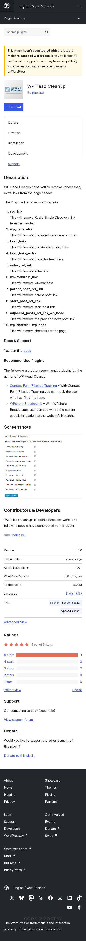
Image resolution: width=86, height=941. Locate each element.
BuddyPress (15, 870)
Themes (51, 787)
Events (50, 822)
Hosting (9, 795)
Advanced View (15, 622)
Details (13, 122)
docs (27, 351)
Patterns (51, 802)
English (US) (74, 593)
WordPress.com (17, 849)
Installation (16, 143)
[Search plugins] (46, 32)
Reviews (14, 133)
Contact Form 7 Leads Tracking (33, 386)
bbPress (12, 863)
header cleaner (71, 602)
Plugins (50, 795)
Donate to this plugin (19, 756)
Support (14, 164)
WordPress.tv (16, 836)
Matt (9, 856)
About (8, 780)
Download (14, 107)
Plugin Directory (14, 18)
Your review (12, 690)
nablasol (38, 93)
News (8, 787)
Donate (52, 829)
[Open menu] (79, 6)
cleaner (54, 602)
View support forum (18, 720)
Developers (12, 829)
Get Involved (54, 815)
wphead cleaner (70, 610)
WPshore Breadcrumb (26, 404)
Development (18, 153)
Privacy (9, 802)
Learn (8, 815)
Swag (51, 836)
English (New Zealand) (30, 888)
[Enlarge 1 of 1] (77, 439)
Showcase (52, 780)
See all (77, 690)
